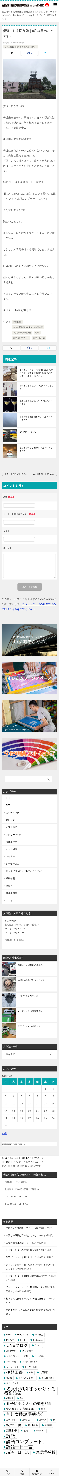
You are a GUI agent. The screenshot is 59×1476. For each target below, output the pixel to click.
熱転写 (9, 885)
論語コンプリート (21, 338)
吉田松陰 (44, 1372)
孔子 (22, 1398)
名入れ (9, 1378)
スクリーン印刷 (13, 834)
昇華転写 (42, 1420)
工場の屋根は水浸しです (28, 996)
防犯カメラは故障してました (30, 965)
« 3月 (4, 1133)
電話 (22, 1474)
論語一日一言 (39, 338)
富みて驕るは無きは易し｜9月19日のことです (36, 418)
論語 (37, 333)
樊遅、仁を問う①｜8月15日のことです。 (17, 474)
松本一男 (13, 1425)
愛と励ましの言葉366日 (20, 1408)
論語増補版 (45, 1452)
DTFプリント (22, 1334)
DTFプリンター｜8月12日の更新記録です (26, 1276)
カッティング (12, 812)
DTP (8, 805)
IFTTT (23, 1340)
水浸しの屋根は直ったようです (31, 980)
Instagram (38, 1340)
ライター (10, 856)
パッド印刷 (11, 849)
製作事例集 (11, 893)
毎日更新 (33, 1425)
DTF (8, 798)
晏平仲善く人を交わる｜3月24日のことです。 (36, 402)
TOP (22, 1158)
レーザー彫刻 (31, 1367)
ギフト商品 (11, 827)
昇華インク (11, 1420)
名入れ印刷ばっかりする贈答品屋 (28, 327)
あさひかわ (11, 1351)
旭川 (43, 1409)
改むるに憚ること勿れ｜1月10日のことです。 (36, 449)
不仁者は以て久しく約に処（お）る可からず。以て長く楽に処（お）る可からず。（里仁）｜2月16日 (36, 373)
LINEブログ (17, 1345)
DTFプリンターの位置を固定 (30, 1011)
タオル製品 (11, 842)
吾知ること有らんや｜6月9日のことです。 (36, 387)
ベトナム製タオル (29, 1362)
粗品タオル (40, 1430)
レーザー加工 (12, 863)
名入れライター (13, 1383)
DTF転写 (10, 1340)
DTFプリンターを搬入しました (31, 1026)
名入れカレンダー (27, 1378)
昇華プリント (27, 1420)
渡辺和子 (11, 1430)
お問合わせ (37, 1474)
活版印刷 (10, 878)
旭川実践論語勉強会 (22, 333)
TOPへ (51, 1474)
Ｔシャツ (10, 900)
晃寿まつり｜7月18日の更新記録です (24, 1310)
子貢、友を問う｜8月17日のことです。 (44, 474)
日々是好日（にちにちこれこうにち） (21, 47)
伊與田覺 (17, 322)
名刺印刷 (9, 1398)
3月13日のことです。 (29, 432)
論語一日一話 (17, 1452)
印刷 (31, 1372)
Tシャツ (38, 1345)
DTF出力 (39, 1334)
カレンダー (11, 820)
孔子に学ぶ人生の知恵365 (28, 1403)
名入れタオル (48, 1378)
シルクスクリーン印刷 (17, 1356)
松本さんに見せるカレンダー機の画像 (24, 1298)
